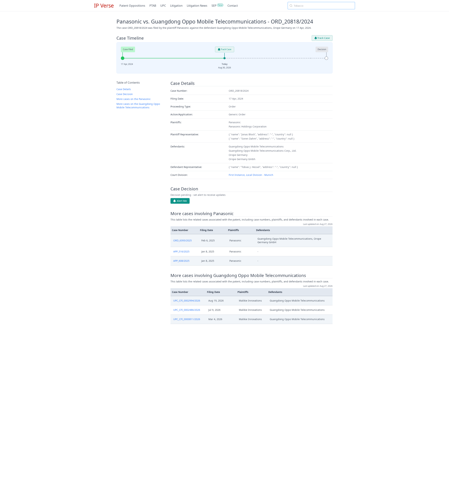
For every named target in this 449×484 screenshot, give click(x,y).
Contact (232, 6)
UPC (163, 6)
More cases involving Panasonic (202, 213)
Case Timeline (130, 38)
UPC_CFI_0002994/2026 (186, 300)
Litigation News (197, 6)
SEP (214, 6)
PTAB (152, 6)
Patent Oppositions (132, 6)
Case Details (123, 89)
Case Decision (124, 94)
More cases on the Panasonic (133, 99)
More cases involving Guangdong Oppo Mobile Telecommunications (238, 275)
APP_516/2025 (181, 251)
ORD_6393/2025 (182, 240)
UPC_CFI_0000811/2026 (186, 319)
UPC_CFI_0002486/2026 (186, 310)
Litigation (176, 6)
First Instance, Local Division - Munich (251, 175)
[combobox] (321, 5)
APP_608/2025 (181, 260)
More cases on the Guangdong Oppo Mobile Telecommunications (138, 105)
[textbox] (323, 5)
